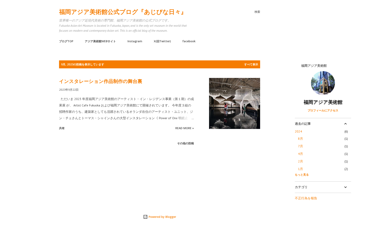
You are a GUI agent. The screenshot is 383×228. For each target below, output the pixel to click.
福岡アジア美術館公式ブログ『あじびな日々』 (123, 12)
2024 (298, 131)
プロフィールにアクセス (323, 110)
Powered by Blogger (162, 217)
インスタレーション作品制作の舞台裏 (100, 81)
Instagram (134, 41)
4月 (300, 154)
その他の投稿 (185, 143)
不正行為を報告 (306, 198)
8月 (300, 139)
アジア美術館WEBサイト (100, 41)
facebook (188, 41)
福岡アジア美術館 (323, 102)
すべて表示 (251, 64)
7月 (300, 146)
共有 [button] (62, 128)
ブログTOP (66, 41)
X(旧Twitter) (162, 41)
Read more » (184, 128)
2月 (300, 161)
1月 (300, 169)
